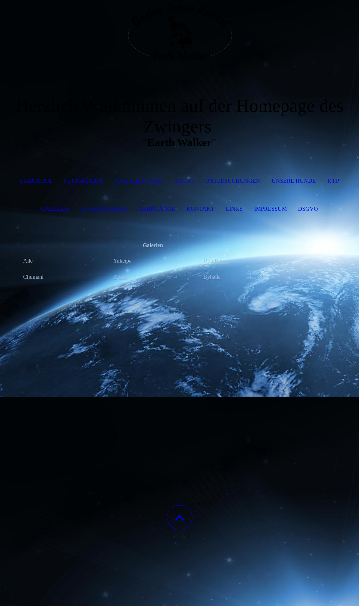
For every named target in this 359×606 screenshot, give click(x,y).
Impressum (270, 209)
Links (234, 209)
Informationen (104, 209)
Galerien (55, 209)
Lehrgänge (157, 209)
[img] (179, 35)
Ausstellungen (138, 181)
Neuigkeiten (83, 181)
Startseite (35, 181)
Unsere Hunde (294, 181)
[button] (179, 517)
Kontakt (200, 209)
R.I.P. (333, 181)
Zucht (184, 181)
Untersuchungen (232, 181)
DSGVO (308, 209)
